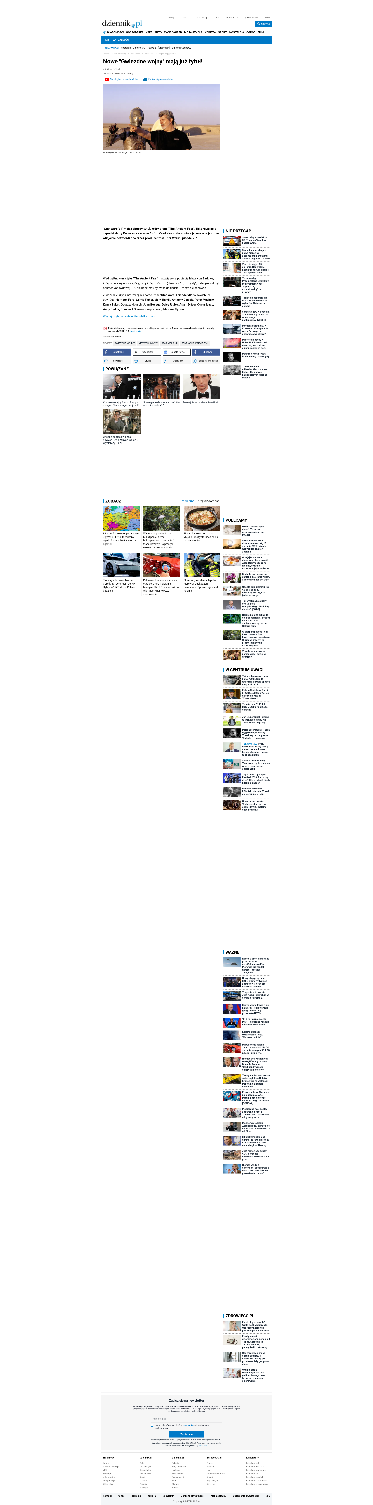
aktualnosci (135, 54)
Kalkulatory (252, 1457)
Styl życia (211, 1484)
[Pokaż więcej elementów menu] (269, 32)
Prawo (210, 1463)
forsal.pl (186, 17)
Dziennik (106, 54)
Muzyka (175, 1484)
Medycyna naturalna (216, 1473)
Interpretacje (109, 1480)
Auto (142, 1463)
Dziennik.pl (146, 1457)
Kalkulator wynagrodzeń (257, 1484)
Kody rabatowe (179, 1466)
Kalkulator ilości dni (255, 1466)
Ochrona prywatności (192, 1496)
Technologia (145, 1466)
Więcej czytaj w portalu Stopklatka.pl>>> (128, 316)
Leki (208, 1470)
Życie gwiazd (178, 1477)
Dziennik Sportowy (181, 47)
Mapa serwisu (218, 1496)
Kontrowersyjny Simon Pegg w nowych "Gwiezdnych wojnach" (121, 404)
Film (106, 39)
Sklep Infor (108, 1484)
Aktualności (121, 39)
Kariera (152, 1496)
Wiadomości (145, 1473)
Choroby (210, 1477)
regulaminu (188, 1425)
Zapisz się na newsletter (160, 79)
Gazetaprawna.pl (111, 1466)
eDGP (105, 1470)
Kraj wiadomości (209, 501)
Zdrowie (143, 1480)
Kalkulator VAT (253, 1473)
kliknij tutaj (203, 1446)
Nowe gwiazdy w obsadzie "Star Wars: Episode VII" (161, 404)
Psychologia (212, 1480)
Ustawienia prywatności (246, 1496)
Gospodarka (145, 1470)
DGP (217, 17)
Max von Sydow (148, 343)
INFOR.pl (171, 17)
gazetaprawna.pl (253, 17)
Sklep (267, 17)
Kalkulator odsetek (254, 1477)
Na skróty (108, 1457)
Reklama (136, 1496)
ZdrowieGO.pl (232, 17)
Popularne (187, 501)
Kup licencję (135, 331)
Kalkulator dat (252, 1463)
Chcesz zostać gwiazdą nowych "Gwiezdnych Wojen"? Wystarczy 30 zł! (120, 439)
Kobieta (175, 1463)
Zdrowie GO (139, 47)
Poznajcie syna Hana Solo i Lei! (200, 402)
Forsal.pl (107, 1473)
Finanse (210, 1466)
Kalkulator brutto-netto (256, 1480)
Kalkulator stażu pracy (256, 1470)
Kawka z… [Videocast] (158, 47)
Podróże (143, 1484)
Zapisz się (186, 1434)
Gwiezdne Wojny (125, 343)
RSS (268, 1496)
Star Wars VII (170, 343)
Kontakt (107, 1496)
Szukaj (265, 23)
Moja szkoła (177, 1473)
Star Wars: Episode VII (195, 343)
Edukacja (176, 1470)
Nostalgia (126, 47)
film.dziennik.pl (120, 54)
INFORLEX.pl (202, 17)
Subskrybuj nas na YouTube (124, 79)
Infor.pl (106, 1463)
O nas (121, 1496)
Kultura (175, 1487)
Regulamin (168, 1496)
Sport (142, 1477)
